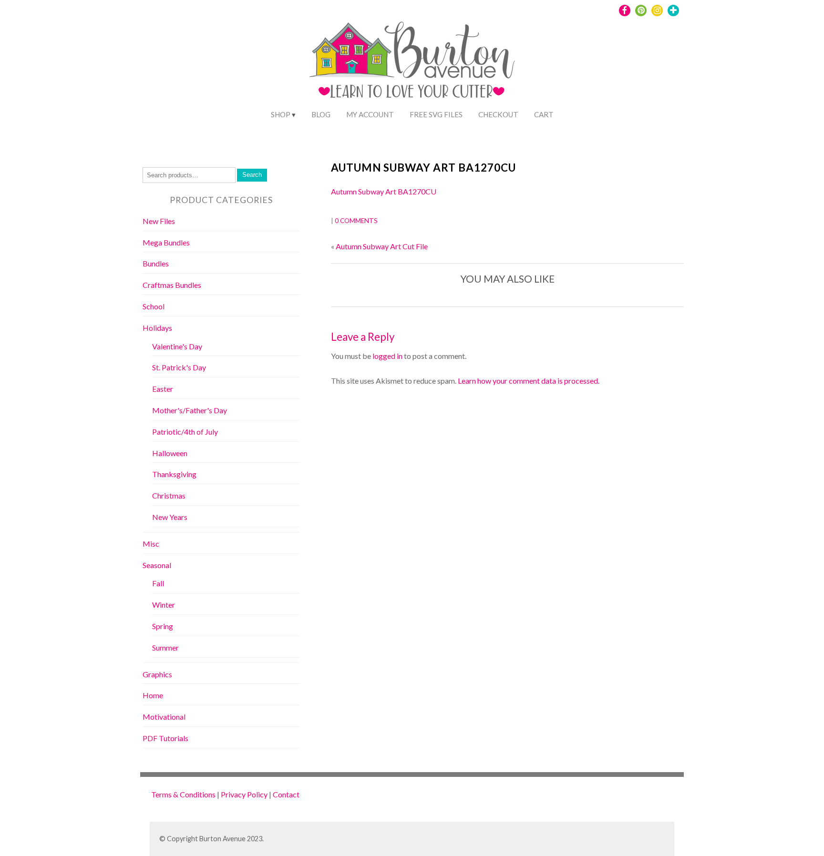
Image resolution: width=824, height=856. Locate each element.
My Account (370, 114)
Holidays (157, 327)
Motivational (164, 716)
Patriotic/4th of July (185, 431)
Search (252, 174)
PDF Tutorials (165, 738)
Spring (162, 626)
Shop (280, 114)
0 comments (356, 220)
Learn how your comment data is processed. (528, 380)
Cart (544, 114)
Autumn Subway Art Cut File (382, 246)
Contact (286, 794)
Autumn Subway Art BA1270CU (423, 167)
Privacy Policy (244, 794)
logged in (387, 355)
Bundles (156, 263)
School (154, 306)
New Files (159, 220)
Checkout (498, 114)
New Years (169, 516)
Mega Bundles (166, 242)
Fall (158, 583)
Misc (151, 543)
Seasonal (157, 565)
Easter (162, 388)
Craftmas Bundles (172, 284)
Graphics (157, 674)
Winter (163, 604)
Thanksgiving (174, 474)
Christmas (168, 495)
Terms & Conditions (183, 794)
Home (153, 695)
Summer (165, 647)
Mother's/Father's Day (189, 410)
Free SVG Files (436, 114)
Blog (320, 114)
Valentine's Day (177, 346)
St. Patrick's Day (179, 367)
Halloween (169, 453)
